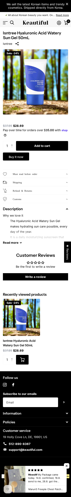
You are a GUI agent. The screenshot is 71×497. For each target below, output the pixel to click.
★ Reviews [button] (67, 252)
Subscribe (64, 402)
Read (11, 242)
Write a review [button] (35, 277)
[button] (66, 466)
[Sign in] (59, 22)
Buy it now (16, 157)
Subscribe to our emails (20, 394)
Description (13, 209)
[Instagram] (5, 385)
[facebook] (13, 384)
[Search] (12, 23)
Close (67, 4)
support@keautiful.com (25, 450)
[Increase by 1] (12, 142)
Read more (62, 15)
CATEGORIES (5, 22)
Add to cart (42, 146)
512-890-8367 (20, 444)
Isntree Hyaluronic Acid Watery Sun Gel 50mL (19, 343)
